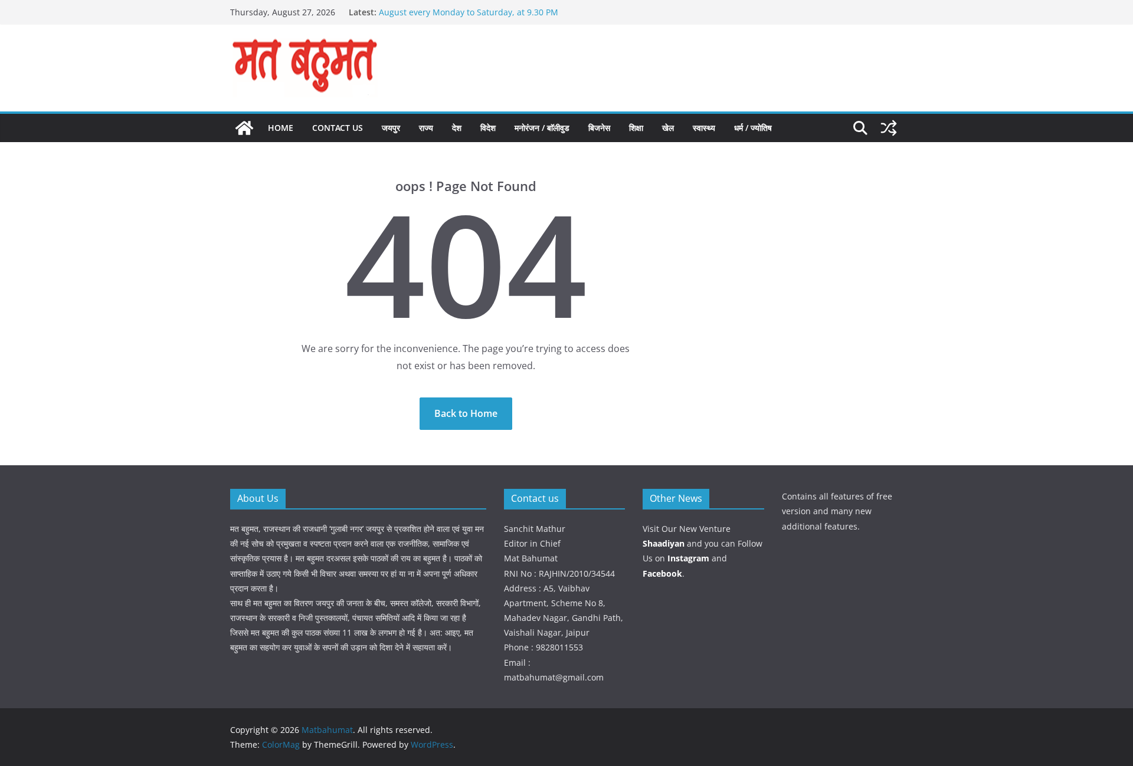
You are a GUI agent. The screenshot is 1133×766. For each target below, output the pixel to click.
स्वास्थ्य (704, 127)
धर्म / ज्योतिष (753, 127)
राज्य (426, 127)
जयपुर (391, 127)
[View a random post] (889, 128)
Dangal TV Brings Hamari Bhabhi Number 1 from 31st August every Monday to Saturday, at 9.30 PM (485, 12)
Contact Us (337, 127)
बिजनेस (599, 127)
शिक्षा (636, 127)
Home (280, 127)
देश (456, 127)
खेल (668, 127)
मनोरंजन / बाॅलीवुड (542, 127)
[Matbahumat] (244, 128)
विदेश (488, 127)
